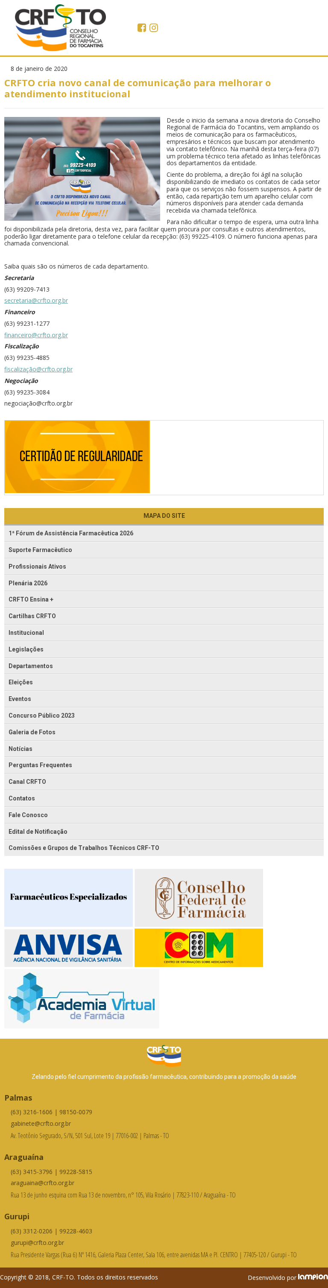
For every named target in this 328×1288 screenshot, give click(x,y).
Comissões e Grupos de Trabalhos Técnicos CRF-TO (84, 847)
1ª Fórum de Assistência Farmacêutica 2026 (71, 533)
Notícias (20, 748)
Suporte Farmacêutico (40, 549)
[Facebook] (143, 28)
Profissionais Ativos (37, 566)
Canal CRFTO (27, 781)
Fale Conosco (28, 815)
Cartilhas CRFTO (32, 616)
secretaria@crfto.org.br (36, 300)
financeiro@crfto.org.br (36, 335)
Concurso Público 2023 (42, 715)
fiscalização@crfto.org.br (38, 369)
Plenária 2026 (28, 583)
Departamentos (31, 666)
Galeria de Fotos (32, 732)
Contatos (22, 798)
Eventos (20, 698)
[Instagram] (154, 28)
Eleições (21, 682)
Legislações (26, 649)
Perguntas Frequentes (40, 765)
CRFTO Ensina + (31, 599)
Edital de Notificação (38, 831)
